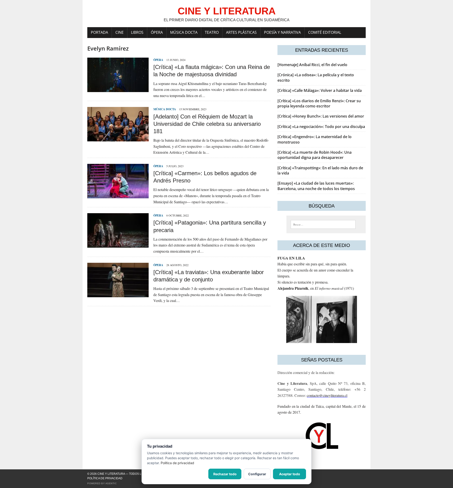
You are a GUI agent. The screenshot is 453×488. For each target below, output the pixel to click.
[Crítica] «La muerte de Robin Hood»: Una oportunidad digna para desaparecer (314, 155)
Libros (137, 32)
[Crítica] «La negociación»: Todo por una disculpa (321, 126)
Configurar (257, 474)
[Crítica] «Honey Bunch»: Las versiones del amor (320, 116)
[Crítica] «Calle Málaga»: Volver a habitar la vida (319, 90)
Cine (119, 32)
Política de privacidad (104, 478)
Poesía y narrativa (282, 32)
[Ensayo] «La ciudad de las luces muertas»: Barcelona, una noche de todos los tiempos (316, 186)
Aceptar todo (289, 474)
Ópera (157, 32)
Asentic (111, 483)
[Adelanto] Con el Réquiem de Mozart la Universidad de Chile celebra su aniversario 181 (207, 123)
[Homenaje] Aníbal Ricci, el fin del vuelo (312, 64)
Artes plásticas (241, 32)
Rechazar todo (225, 474)
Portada (99, 32)
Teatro (212, 32)
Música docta (183, 32)
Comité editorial (324, 32)
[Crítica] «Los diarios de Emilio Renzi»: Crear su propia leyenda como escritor (319, 103)
